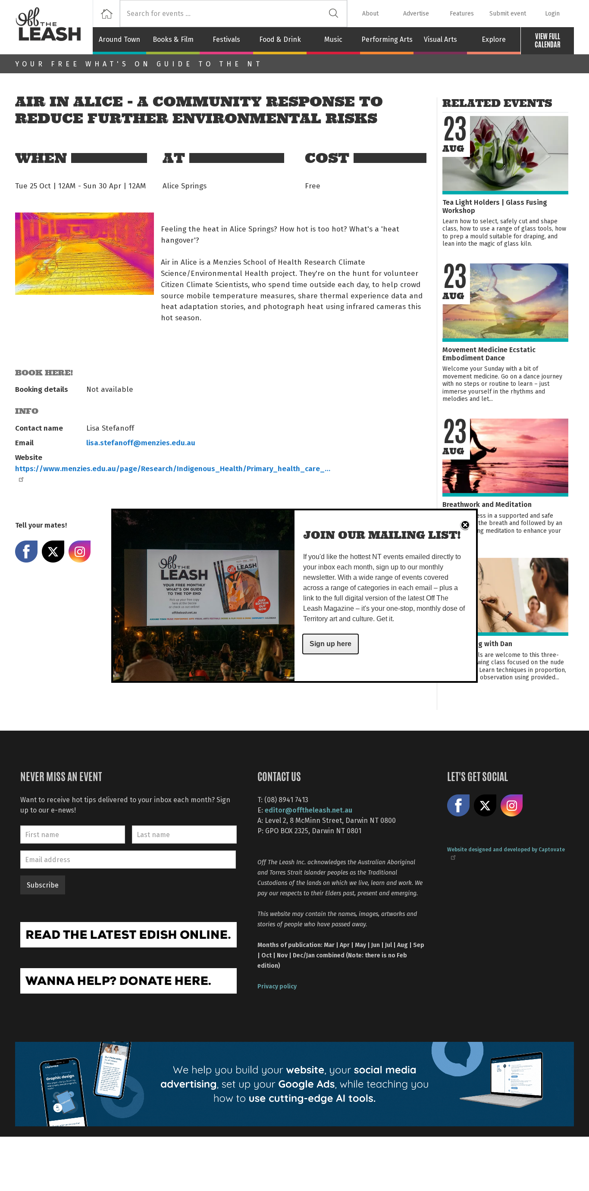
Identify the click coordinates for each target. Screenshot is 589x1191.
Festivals (226, 39)
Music (333, 39)
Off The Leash (54, 27)
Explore (494, 39)
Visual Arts (440, 39)
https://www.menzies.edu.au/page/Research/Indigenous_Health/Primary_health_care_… (172, 468)
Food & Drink (280, 39)
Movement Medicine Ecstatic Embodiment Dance (489, 353)
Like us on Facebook (458, 805)
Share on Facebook (26, 552)
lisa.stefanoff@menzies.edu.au (140, 442)
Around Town (119, 39)
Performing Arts (387, 39)
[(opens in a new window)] (128, 933)
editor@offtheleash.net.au (308, 809)
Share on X (53, 552)
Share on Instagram (80, 552)
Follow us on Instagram (512, 805)
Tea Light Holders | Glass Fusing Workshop (494, 206)
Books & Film (173, 39)
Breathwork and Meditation (487, 504)
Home (106, 13)
